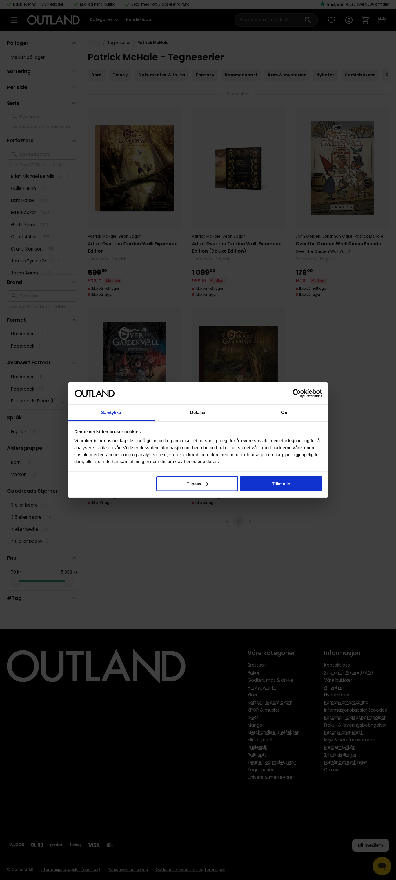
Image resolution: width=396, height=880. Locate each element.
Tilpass (194, 483)
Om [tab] (284, 412)
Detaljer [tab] (198, 412)
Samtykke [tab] (111, 412)
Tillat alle (281, 483)
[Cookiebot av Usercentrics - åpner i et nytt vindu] (296, 393)
